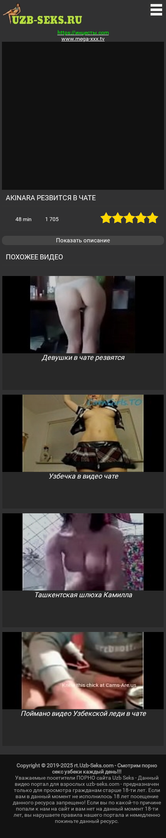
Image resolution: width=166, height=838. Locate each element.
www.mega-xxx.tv (83, 39)
